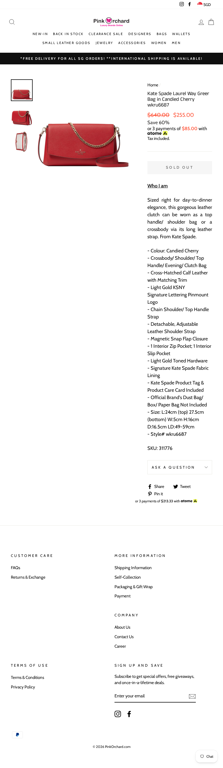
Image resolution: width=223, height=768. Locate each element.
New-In (40, 34)
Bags (162, 34)
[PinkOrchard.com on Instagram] (117, 714)
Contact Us (124, 636)
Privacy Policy (23, 686)
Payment (122, 595)
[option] (83, 125)
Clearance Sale (106, 34)
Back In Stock (68, 34)
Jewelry (104, 43)
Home (152, 84)
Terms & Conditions (27, 677)
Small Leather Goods (66, 43)
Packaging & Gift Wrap (133, 586)
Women (159, 43)
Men (176, 43)
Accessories (132, 43)
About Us (122, 627)
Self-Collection (127, 577)
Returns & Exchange (28, 577)
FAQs (15, 567)
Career (120, 646)
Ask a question (173, 467)
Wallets (181, 34)
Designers (139, 34)
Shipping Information (133, 567)
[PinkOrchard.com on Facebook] (129, 714)
